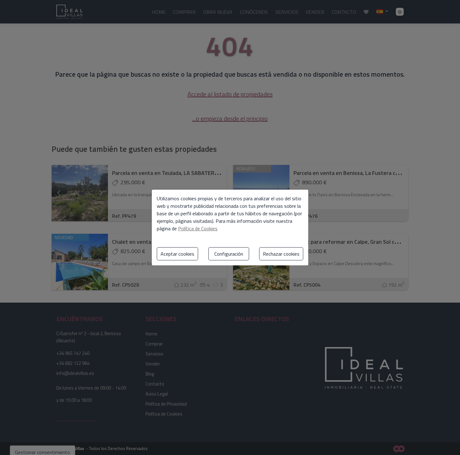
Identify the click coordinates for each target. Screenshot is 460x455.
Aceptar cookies (177, 254)
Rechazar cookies (281, 254)
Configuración (228, 254)
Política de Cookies (197, 228)
